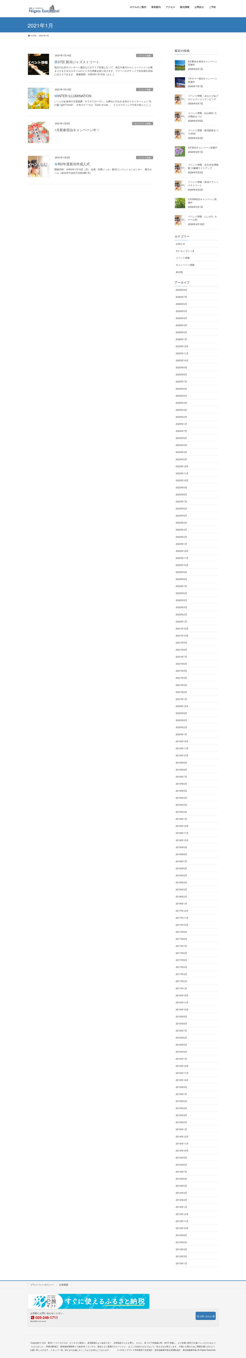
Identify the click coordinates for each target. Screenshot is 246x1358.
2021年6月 (181, 663)
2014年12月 (182, 1136)
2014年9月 (181, 1157)
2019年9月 (181, 762)
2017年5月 (181, 960)
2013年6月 (181, 1242)
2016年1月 (181, 1058)
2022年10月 (182, 565)
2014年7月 (181, 1171)
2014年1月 (181, 1207)
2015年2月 (181, 1122)
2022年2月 (181, 614)
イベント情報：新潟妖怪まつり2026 (203, 132)
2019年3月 (181, 804)
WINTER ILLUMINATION (72, 95)
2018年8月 (181, 854)
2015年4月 (181, 1108)
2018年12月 (182, 826)
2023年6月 (181, 508)
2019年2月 (181, 811)
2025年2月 (181, 416)
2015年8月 (181, 1087)
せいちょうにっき (185, 250)
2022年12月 (182, 551)
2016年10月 (182, 1009)
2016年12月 (182, 995)
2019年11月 (182, 748)
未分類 (179, 272)
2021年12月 (182, 628)
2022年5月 (181, 600)
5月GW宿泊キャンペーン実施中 (202, 200)
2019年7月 (181, 776)
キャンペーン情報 (143, 123)
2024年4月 (181, 445)
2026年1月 (181, 339)
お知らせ (180, 243)
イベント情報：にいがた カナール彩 (202, 218)
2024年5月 (181, 438)
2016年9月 (181, 1016)
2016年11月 (182, 1002)
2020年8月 (181, 713)
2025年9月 (181, 367)
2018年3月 (181, 889)
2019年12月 (182, 741)
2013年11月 (182, 1221)
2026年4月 (181, 318)
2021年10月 (182, 635)
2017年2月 (181, 981)
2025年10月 (182, 360)
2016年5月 (181, 1044)
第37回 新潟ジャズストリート (76, 61)
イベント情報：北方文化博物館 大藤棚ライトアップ (203, 166)
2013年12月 (182, 1214)
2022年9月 (181, 572)
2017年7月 (181, 946)
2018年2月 (181, 896)
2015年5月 (181, 1101)
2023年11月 (182, 473)
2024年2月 (181, 459)
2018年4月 (181, 882)
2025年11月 (182, 353)
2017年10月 (182, 924)
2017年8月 (181, 939)
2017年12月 (182, 910)
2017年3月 (181, 974)
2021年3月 (181, 685)
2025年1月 (181, 424)
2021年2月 (181, 692)
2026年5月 (181, 311)
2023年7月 (181, 501)
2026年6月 (181, 304)
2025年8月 (181, 374)
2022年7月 (181, 586)
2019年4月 (181, 797)
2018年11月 (182, 833)
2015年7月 (181, 1094)
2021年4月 (181, 677)
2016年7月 (181, 1030)
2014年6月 (181, 1178)
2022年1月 (181, 621)
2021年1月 (181, 699)
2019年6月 (181, 783)
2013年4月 (181, 1249)
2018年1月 (181, 903)
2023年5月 (181, 515)
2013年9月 (181, 1235)
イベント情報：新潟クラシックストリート (203, 183)
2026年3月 (181, 325)
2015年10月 (182, 1080)
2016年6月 (181, 1037)
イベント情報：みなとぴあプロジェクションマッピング (203, 97)
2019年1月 (181, 819)
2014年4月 (181, 1192)
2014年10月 (182, 1150)
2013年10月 (182, 1228)
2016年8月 (181, 1023)
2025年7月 (181, 381)
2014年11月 (182, 1143)
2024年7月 (181, 431)
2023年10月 (182, 480)
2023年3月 (181, 529)
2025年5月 (181, 395)
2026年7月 (181, 296)
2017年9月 (181, 931)
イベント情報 (145, 55)
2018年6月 (181, 868)
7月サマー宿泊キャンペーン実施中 (202, 80)
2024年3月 (181, 452)
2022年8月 (181, 579)
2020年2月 (181, 727)
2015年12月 (182, 1066)
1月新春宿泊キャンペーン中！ (77, 129)
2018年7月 (181, 861)
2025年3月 (181, 409)
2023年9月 (181, 487)
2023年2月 (181, 536)
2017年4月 (181, 967)
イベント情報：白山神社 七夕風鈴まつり (202, 114)
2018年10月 (182, 840)
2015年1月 (181, 1129)
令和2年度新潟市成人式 (72, 163)
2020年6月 (181, 720)
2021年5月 (181, 670)
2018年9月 (181, 847)
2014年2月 (181, 1199)
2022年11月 (182, 558)
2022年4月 (181, 607)
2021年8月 (181, 649)
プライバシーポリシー (42, 1284)
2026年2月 (181, 332)
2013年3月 (181, 1256)
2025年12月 (182, 346)
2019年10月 (182, 755)
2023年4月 (181, 522)
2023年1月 (181, 544)
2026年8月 (181, 289)
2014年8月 (181, 1164)
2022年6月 (181, 593)
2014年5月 (181, 1185)
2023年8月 (181, 494)
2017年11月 (182, 917)
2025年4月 (181, 402)
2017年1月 (181, 988)
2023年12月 (182, 466)
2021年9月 (181, 642)
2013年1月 (181, 1263)
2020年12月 (182, 706)
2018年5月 (181, 875)
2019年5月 (181, 790)
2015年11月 (182, 1073)
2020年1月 (181, 734)
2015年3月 (181, 1115)
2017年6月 (181, 953)
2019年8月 (181, 769)
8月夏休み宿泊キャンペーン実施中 (202, 63)
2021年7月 (181, 656)
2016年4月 (181, 1051)
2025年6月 (181, 388)
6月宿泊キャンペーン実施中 (202, 147)
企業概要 (63, 1284)
